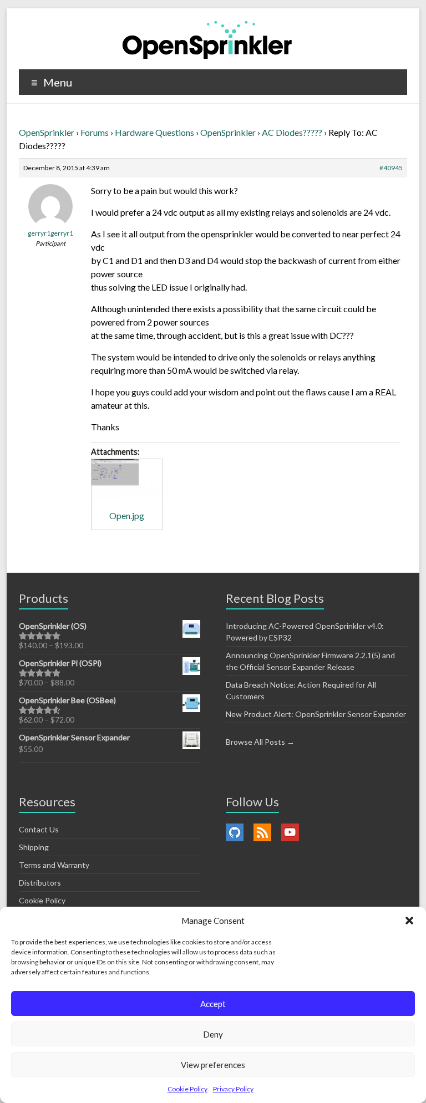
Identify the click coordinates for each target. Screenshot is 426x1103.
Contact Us (39, 829)
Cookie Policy (187, 1089)
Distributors (40, 882)
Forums (94, 132)
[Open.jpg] (127, 479)
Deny (213, 1034)
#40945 (391, 168)
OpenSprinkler (46, 132)
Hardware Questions (154, 132)
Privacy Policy (233, 1089)
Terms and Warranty (54, 865)
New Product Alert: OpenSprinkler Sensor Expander (316, 714)
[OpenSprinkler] (207, 39)
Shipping (34, 847)
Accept (213, 1004)
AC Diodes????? (292, 132)
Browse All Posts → (260, 741)
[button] (409, 920)
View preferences (213, 1065)
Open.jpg (126, 515)
